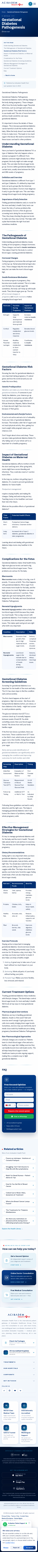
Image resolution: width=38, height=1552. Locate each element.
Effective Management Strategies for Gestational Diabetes (15, 65)
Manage (5, 1547)
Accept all (29, 1547)
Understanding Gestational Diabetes (15, 45)
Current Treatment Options (13, 68)
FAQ (5, 71)
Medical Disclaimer (7, 1518)
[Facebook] (4, 1390)
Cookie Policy (24, 1516)
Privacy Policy (6, 1516)
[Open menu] (34, 3)
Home (3, 12)
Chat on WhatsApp (20, 1116)
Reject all (16, 1547)
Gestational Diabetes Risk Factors (15, 51)
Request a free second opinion (19, 1111)
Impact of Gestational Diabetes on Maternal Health (18, 54)
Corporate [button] (9, 1374)
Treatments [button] (10, 1362)
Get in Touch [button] (10, 1381)
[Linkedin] (20, 1390)
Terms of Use (15, 1516)
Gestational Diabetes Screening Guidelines (18, 61)
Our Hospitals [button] (11, 1368)
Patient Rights (18, 1518)
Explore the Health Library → (12, 1229)
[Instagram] (9, 1390)
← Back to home (9, 75)
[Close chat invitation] (29, 1523)
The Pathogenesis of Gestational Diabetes (17, 48)
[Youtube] (15, 1390)
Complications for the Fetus (13, 58)
